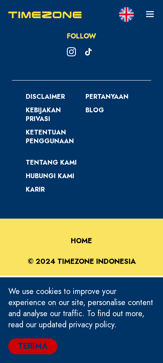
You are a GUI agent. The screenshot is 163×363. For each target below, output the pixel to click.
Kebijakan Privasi (43, 114)
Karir (35, 189)
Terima (33, 346)
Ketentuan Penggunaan (50, 137)
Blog (94, 110)
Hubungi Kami (50, 176)
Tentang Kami (51, 162)
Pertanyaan (107, 96)
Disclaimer (45, 96)
